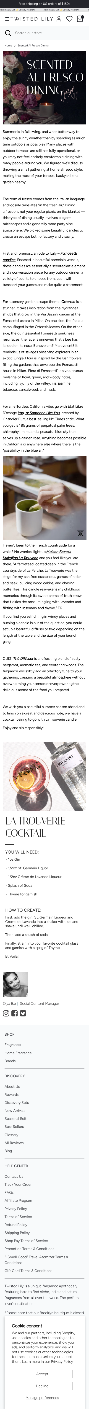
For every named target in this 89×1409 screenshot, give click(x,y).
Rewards (11, 1094)
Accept (42, 1374)
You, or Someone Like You (39, 413)
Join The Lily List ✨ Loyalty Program (55, 9)
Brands (10, 1061)
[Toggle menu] (5, 19)
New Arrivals (15, 1110)
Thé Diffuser (23, 658)
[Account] (58, 17)
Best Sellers (14, 1126)
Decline (42, 1386)
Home (8, 45)
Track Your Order (18, 1184)
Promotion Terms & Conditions (29, 1249)
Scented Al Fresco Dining (33, 45)
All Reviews (14, 1143)
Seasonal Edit (15, 1118)
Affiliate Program (18, 1200)
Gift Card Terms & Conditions (28, 1271)
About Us (12, 1086)
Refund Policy (16, 1225)
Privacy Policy (62, 1361)
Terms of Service (18, 1217)
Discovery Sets (17, 1102)
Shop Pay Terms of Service (26, 1241)
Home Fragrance (18, 1053)
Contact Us (14, 1176)
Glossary (11, 1135)
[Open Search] (7, 33)
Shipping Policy (17, 1233)
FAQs (9, 1192)
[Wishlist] (69, 18)
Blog (8, 1151)
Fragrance (13, 1045)
